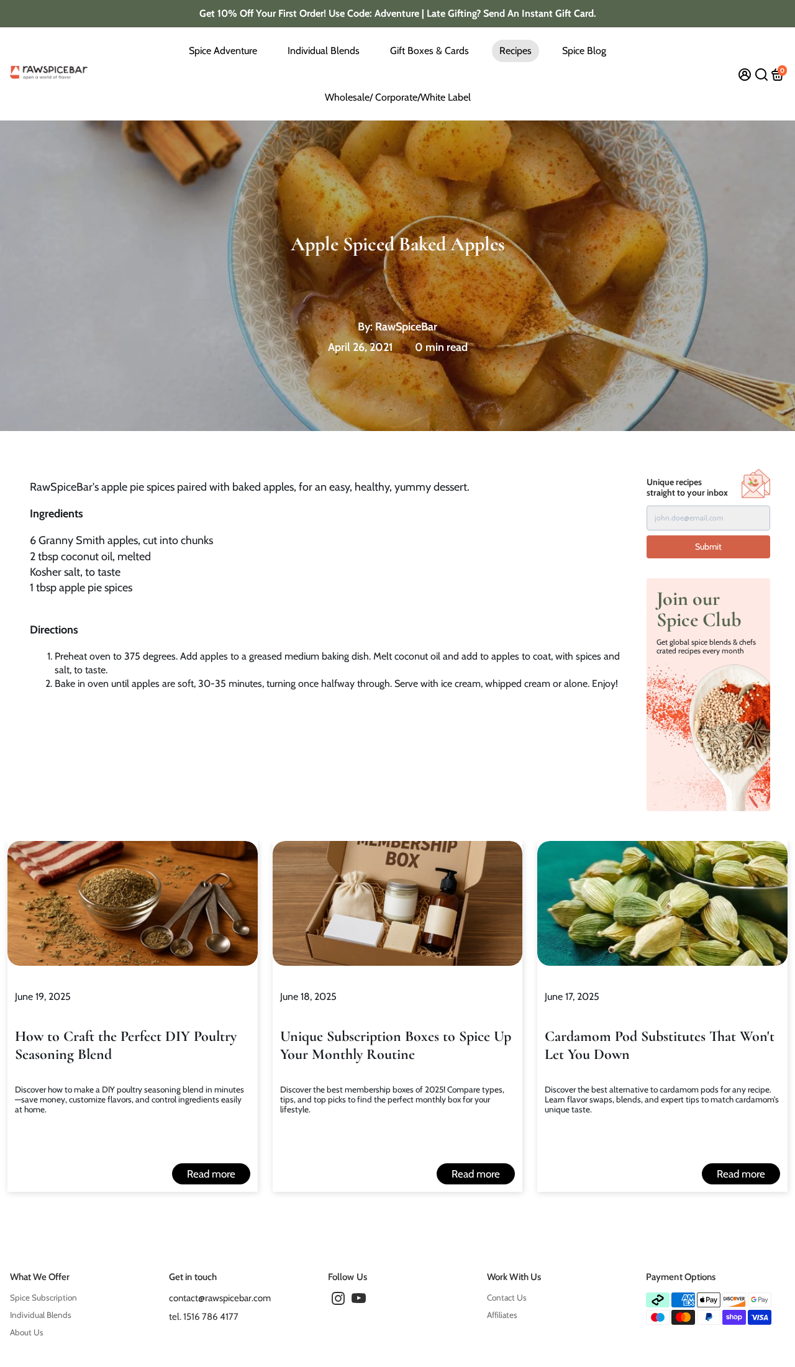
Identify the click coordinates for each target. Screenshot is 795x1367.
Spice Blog (584, 51)
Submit (708, 546)
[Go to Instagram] (338, 1300)
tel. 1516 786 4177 (203, 1316)
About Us (26, 1332)
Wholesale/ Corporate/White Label (398, 97)
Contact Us (507, 1297)
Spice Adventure (223, 51)
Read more (211, 1174)
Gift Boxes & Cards (429, 51)
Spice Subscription (43, 1297)
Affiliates (502, 1315)
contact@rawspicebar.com (220, 1298)
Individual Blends (324, 51)
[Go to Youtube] (358, 1300)
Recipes (515, 51)
